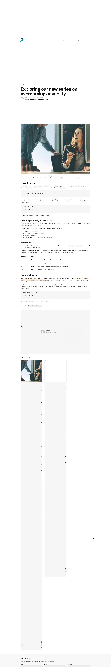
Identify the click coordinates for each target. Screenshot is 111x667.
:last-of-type (50, 237)
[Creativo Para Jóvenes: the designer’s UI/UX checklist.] (55, 371)
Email (46, 664)
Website (70, 664)
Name (22, 664)
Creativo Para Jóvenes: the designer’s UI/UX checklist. (65, 438)
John (22, 263)
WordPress (38, 305)
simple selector (27, 228)
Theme (33, 305)
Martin (22, 259)
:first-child (41, 237)
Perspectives (29, 84)
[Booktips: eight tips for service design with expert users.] (31, 371)
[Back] (22, 102)
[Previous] (97, 538)
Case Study (23, 84)
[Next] (101, 538)
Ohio (29, 305)
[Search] (22, 645)
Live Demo (39, 301)
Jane (22, 269)
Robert (22, 266)
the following (64, 186)
